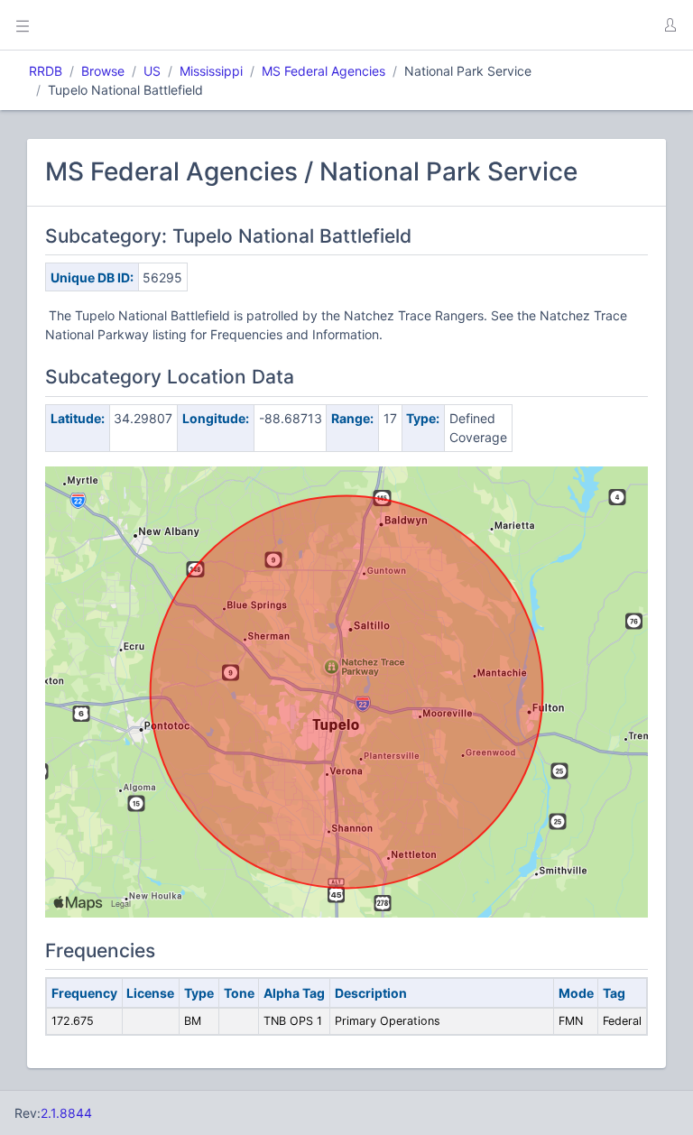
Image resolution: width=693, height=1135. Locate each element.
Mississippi (211, 70)
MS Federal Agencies (323, 70)
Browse (103, 70)
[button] (669, 25)
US (152, 70)
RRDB (45, 70)
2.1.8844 (66, 1113)
